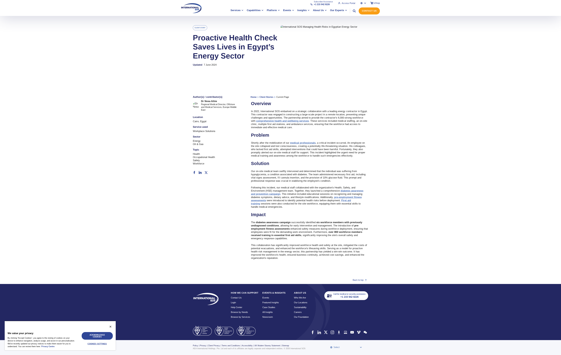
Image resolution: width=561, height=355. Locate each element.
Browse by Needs (239, 312)
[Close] (110, 326)
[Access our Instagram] (332, 332)
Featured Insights (270, 302)
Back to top (358, 280)
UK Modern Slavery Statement (267, 345)
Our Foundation (301, 317)
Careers (298, 312)
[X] (206, 172)
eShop (377, 3)
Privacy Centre (47, 346)
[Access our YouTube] (352, 332)
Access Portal (348, 3)
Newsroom (267, 317)
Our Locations (300, 302)
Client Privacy (214, 345)
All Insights (267, 312)
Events (265, 297)
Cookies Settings (97, 344)
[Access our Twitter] (325, 332)
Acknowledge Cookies (97, 336)
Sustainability (300, 307)
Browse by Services (240, 317)
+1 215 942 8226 (322, 4)
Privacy (203, 345)
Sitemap (285, 345)
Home (254, 97)
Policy (195, 345)
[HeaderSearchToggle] (354, 10)
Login (233, 302)
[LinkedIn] (200, 172)
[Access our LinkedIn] (319, 332)
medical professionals (303, 142)
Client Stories (266, 97)
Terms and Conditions (231, 345)
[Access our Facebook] (312, 332)
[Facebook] (194, 172)
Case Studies (268, 307)
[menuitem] (237, 11)
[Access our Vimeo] (358, 332)
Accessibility (247, 345)
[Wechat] (365, 332)
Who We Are (300, 297)
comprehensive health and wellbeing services (282, 121)
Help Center (236, 307)
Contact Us (369, 11)
